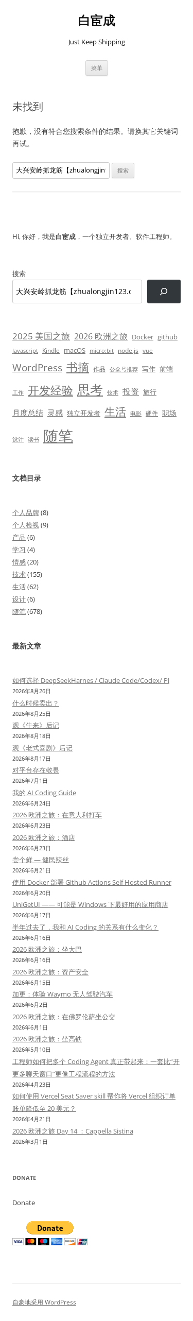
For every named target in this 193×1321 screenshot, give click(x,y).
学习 (19, 549)
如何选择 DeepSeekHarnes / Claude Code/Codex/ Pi (90, 680)
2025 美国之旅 (41, 336)
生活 (115, 411)
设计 (18, 439)
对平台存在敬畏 (35, 770)
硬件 (152, 413)
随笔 (58, 435)
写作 (148, 368)
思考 (90, 389)
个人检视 (25, 524)
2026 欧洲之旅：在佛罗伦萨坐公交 (63, 1016)
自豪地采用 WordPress (44, 1302)
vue (148, 350)
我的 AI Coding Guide (44, 792)
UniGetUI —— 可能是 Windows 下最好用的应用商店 (90, 904)
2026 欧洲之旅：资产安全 (50, 971)
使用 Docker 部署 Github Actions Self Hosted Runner (91, 882)
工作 (18, 392)
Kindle (51, 350)
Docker (142, 336)
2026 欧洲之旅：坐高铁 (47, 1038)
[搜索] (164, 292)
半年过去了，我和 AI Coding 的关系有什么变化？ (85, 927)
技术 (112, 392)
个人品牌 (25, 512)
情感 (19, 562)
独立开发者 (83, 413)
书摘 (77, 366)
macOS (74, 350)
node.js (128, 350)
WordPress (37, 367)
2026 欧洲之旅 (101, 336)
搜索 (19, 273)
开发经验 (50, 390)
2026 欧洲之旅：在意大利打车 (57, 814)
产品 (19, 537)
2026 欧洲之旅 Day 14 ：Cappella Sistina (72, 1131)
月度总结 (27, 412)
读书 (33, 439)
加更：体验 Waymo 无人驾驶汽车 (62, 994)
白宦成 (96, 20)
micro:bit (102, 350)
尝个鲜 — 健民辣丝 (40, 859)
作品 (99, 369)
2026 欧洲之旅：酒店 (43, 837)
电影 (136, 413)
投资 (130, 391)
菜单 (96, 68)
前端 (166, 368)
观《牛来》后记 (35, 725)
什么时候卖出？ (35, 703)
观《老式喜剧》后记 (42, 747)
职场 (169, 413)
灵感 (55, 412)
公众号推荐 (124, 369)
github (167, 336)
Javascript (25, 350)
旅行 (149, 392)
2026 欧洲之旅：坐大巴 (47, 949)
